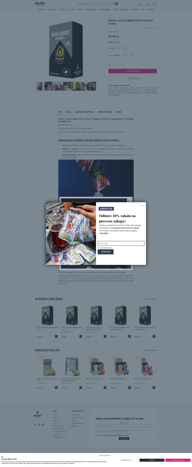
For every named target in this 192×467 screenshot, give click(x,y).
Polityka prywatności (104, 455)
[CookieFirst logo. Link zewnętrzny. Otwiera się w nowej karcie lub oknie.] (2, 457)
